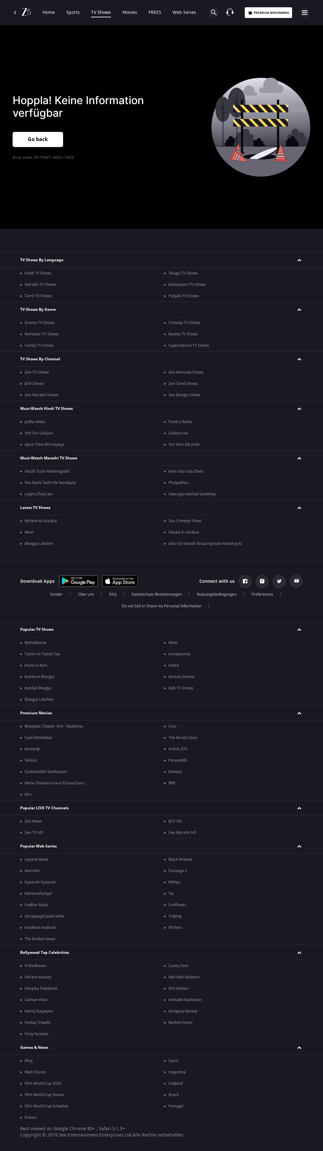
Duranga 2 (177, 871)
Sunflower (177, 905)
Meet (29, 532)
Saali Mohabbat (38, 738)
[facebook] (245, 581)
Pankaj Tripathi (37, 1022)
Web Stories (35, 1072)
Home (49, 12)
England (175, 1083)
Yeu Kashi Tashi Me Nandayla (50, 483)
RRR (171, 783)
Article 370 (177, 749)
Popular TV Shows (37, 629)
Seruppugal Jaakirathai (44, 916)
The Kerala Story (182, 738)
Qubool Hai (178, 433)
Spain (173, 1061)
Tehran (31, 760)
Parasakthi (177, 760)
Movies (129, 12)
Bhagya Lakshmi (39, 543)
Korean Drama (181, 677)
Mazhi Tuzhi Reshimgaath (47, 471)
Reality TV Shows (183, 334)
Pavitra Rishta (180, 422)
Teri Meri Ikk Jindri (184, 444)
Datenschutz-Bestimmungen (157, 594)
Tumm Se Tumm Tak (42, 654)
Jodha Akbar (35, 422)
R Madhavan (35, 966)
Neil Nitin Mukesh (183, 977)
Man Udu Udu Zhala (185, 471)
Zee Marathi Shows (41, 395)
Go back (38, 139)
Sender (56, 594)
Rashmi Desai (180, 1022)
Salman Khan (36, 1000)
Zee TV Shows (37, 372)
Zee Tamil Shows (183, 384)
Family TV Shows (39, 345)
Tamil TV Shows (38, 296)
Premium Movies (36, 713)
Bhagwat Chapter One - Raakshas (54, 726)
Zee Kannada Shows (186, 372)
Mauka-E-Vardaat (183, 532)
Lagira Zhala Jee (39, 494)
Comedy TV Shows (184, 323)
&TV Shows (34, 384)
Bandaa (175, 772)
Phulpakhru (178, 483)
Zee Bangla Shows (184, 395)
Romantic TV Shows (42, 334)
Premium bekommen (271, 12)
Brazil (173, 1095)
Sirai (172, 726)
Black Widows (180, 859)
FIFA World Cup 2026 (43, 1083)
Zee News (33, 821)
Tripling (174, 916)
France (31, 1117)
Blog (28, 1061)
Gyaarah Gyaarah (40, 882)
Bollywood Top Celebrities (44, 952)
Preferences (262, 594)
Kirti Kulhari (178, 988)
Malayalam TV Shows (187, 284)
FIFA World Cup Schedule (46, 1106)
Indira (173, 665)
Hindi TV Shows (38, 273)
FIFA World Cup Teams (44, 1095)
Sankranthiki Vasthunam (46, 772)
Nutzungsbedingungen (217, 594)
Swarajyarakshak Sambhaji (192, 494)
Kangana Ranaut (182, 1011)
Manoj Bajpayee (39, 1011)
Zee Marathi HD (182, 832)
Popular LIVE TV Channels (44, 808)
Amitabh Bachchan (185, 1000)
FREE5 (155, 12)
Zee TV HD (34, 832)
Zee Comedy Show (184, 521)
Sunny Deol (178, 966)
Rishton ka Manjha (41, 521)
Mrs (28, 794)
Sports (73, 12)
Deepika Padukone (41, 988)
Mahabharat (35, 643)
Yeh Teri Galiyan (39, 433)
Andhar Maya (36, 905)
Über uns (86, 594)
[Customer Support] (230, 12)
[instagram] (262, 581)
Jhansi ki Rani (36, 665)
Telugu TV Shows (183, 273)
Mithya (174, 882)
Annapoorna (179, 654)
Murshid (32, 871)
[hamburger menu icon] (305, 13)
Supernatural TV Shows (188, 345)
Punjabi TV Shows (183, 296)
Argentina (177, 1072)
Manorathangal (38, 893)
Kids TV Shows (180, 688)
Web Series (184, 12)
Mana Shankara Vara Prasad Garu (55, 783)
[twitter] (279, 581)
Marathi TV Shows (40, 284)
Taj (170, 893)
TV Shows (101, 12)
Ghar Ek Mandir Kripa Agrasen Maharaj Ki (205, 543)
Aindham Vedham (40, 927)
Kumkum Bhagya (39, 677)
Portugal (175, 1106)
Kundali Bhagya (38, 688)
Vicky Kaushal (36, 1034)
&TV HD (175, 821)
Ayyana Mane (37, 859)
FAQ (112, 594)
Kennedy (32, 749)
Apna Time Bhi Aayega (44, 444)
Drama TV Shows (40, 323)
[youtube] (296, 581)
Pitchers (175, 927)
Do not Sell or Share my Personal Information (161, 606)
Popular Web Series (38, 846)
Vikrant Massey (38, 977)
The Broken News (40, 939)
